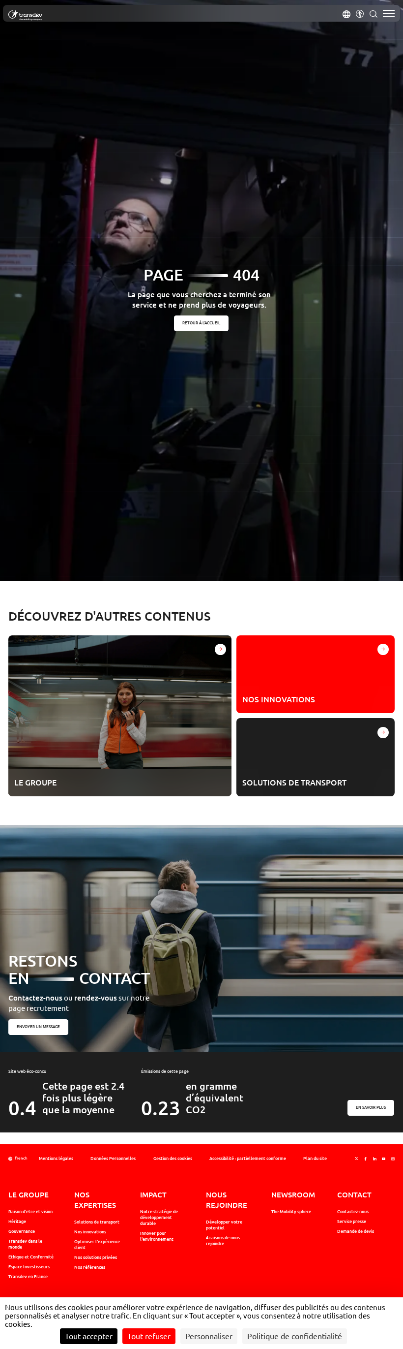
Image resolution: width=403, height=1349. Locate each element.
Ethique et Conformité (31, 1257)
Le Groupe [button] (28, 1194)
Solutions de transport (96, 1222)
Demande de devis (355, 1231)
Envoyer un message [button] (38, 1026)
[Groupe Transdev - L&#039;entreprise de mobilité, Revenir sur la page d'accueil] (25, 15)
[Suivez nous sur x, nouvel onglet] (356, 1159)
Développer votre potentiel (224, 1225)
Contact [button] (354, 1194)
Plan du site (315, 1158)
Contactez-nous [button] (353, 1211)
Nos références (89, 1267)
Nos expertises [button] (95, 1199)
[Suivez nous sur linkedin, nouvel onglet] (374, 1159)
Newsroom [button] (293, 1194)
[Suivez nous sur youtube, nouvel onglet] (383, 1159)
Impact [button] (153, 1194)
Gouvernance (21, 1231)
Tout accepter (89, 1336)
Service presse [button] (351, 1221)
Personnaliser (208, 1336)
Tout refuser (149, 1336)
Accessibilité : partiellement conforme (247, 1158)
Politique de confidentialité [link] (294, 1336)
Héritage (17, 1221)
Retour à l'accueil (202, 323)
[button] (346, 13)
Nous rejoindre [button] (226, 1199)
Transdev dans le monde (25, 1244)
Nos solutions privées (95, 1257)
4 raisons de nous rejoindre (223, 1240)
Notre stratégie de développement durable (159, 1217)
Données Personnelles (113, 1158)
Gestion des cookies (172, 1158)
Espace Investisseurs (29, 1266)
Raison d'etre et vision (30, 1211)
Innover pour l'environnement (156, 1236)
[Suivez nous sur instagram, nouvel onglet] (393, 1159)
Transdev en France (28, 1276)
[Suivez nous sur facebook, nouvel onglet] (365, 1159)
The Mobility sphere (291, 1211)
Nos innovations (90, 1231)
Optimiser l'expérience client (97, 1244)
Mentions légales (56, 1158)
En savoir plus (371, 1107)
